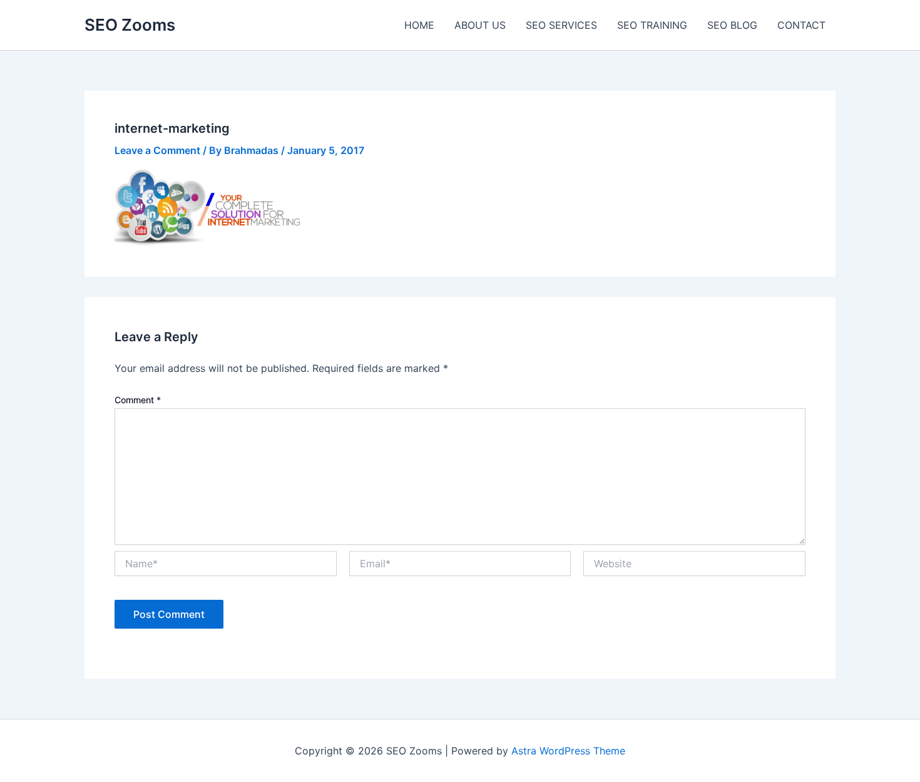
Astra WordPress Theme (568, 750)
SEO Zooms (129, 24)
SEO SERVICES (561, 25)
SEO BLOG (732, 25)
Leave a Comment (157, 150)
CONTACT (801, 25)
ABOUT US (480, 25)
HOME (419, 25)
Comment (138, 399)
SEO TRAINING (652, 25)
